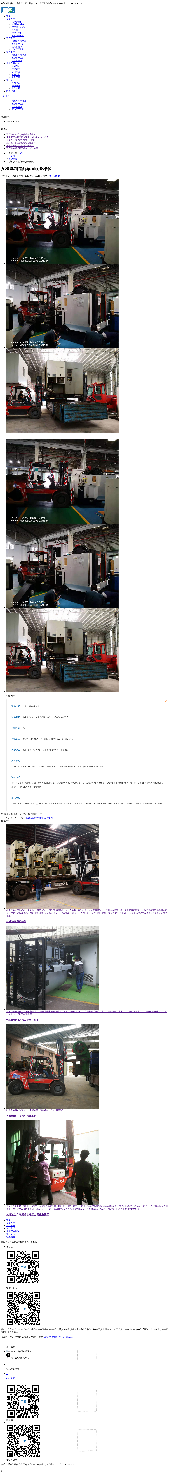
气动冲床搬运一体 (16, 921)
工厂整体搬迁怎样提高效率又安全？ (23, 134)
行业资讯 (16, 86)
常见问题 (16, 88)
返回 (50, 818)
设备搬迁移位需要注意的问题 (20, 140)
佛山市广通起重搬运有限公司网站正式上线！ (27, 137)
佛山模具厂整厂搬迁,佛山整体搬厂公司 (26, 814)
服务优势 (16, 74)
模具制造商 (17, 47)
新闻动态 (16, 83)
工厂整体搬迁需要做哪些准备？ (21, 143)
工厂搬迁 (10, 38)
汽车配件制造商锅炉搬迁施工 (22, 1020)
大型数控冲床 (18, 24)
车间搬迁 (10, 52)
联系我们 (10, 91)
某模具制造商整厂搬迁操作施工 (37, 818)
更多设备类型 (18, 35)
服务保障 (16, 77)
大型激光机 (17, 22)
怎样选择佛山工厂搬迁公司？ (20, 145)
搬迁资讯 (10, 80)
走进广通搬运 (12, 63)
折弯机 (15, 30)
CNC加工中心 (18, 27)
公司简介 (16, 66)
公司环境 (16, 72)
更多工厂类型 (18, 49)
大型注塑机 (17, 33)
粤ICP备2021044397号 (54, 1337)
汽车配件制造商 (19, 41)
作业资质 (16, 69)
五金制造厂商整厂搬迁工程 (21, 1115)
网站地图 (70, 1337)
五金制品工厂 (18, 44)
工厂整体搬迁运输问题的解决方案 (22, 148)
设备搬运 (10, 19)
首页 (8, 16)
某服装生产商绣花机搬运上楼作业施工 (27, 1214)
